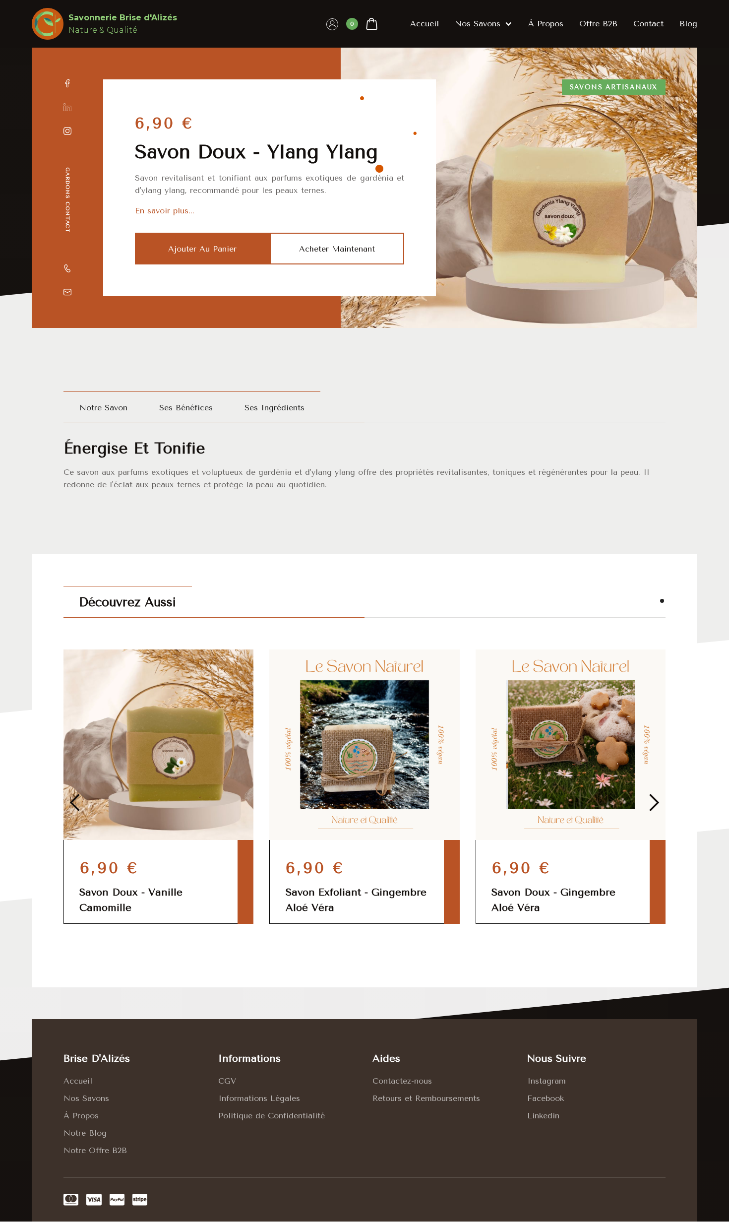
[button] (362, 24)
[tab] (103, 407)
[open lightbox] (519, 188)
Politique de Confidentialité (271, 1115)
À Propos (81, 1115)
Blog (688, 23)
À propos (545, 23)
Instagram (546, 1081)
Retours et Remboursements (426, 1098)
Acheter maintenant (337, 249)
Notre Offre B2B (95, 1150)
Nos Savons (86, 1098)
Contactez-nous (402, 1081)
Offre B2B (598, 23)
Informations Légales (259, 1098)
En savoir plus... (164, 210)
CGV (227, 1081)
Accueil (424, 23)
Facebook (545, 1098)
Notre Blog (85, 1133)
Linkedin (543, 1115)
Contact (648, 23)
